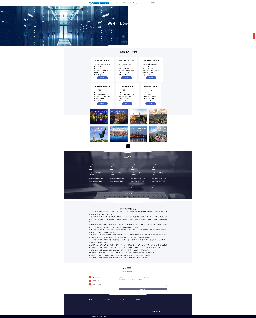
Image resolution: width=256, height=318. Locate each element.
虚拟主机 (146, 3)
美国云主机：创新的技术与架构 (159, 173)
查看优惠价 (102, 77)
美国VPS (138, 3)
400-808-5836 (98, 284)
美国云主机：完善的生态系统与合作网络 (138, 173)
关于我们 (124, 3)
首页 (116, 3)
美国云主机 (106, 235)
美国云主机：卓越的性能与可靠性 (117, 173)
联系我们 (153, 3)
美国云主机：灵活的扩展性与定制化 (96, 173)
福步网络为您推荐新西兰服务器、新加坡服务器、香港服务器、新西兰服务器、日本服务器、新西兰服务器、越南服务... (96, 180)
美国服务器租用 (95, 211)
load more (128, 193)
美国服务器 (131, 3)
